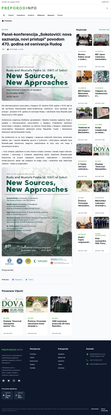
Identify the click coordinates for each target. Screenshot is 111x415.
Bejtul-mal (61, 358)
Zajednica (21, 15)
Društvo (31, 15)
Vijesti (11, 15)
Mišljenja (41, 15)
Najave (5, 30)
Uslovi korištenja (104, 410)
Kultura (32, 364)
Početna (33, 354)
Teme (60, 364)
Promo (60, 15)
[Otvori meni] (4, 15)
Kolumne (98, 125)
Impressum (94, 409)
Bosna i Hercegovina (100, 234)
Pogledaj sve (104, 30)
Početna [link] (8, 21)
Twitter (30, 280)
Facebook (18, 280)
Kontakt (105, 2)
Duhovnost (82, 125)
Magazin (51, 15)
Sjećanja (61, 368)
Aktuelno (82, 234)
